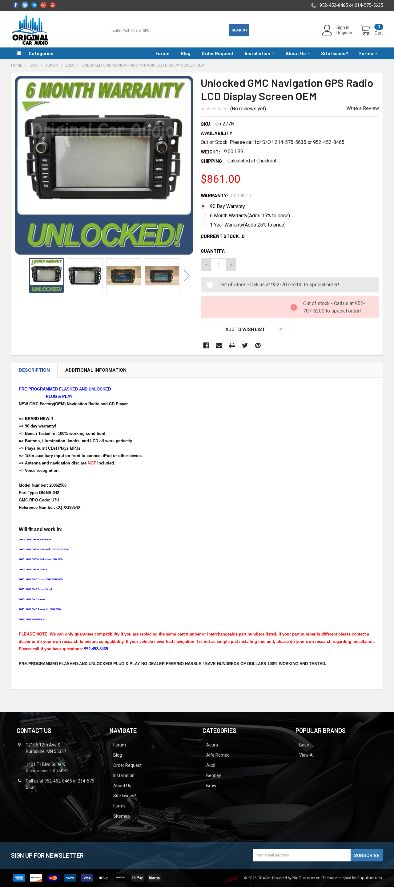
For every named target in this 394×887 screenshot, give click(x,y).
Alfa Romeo (218, 755)
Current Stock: (223, 236)
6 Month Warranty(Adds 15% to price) (250, 216)
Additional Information (96, 370)
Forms (366, 53)
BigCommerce (306, 877)
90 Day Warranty (227, 206)
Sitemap (121, 816)
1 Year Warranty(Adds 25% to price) (248, 225)
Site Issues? (334, 53)
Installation (257, 53)
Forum (162, 53)
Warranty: (226, 195)
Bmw (211, 785)
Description (34, 370)
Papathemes (369, 877)
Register (344, 32)
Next (187, 275)
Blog (186, 53)
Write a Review (363, 108)
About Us (296, 53)
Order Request (218, 53)
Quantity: (213, 251)
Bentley (213, 775)
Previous (21, 275)
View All (307, 755)
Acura (212, 744)
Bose (304, 744)
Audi (210, 765)
